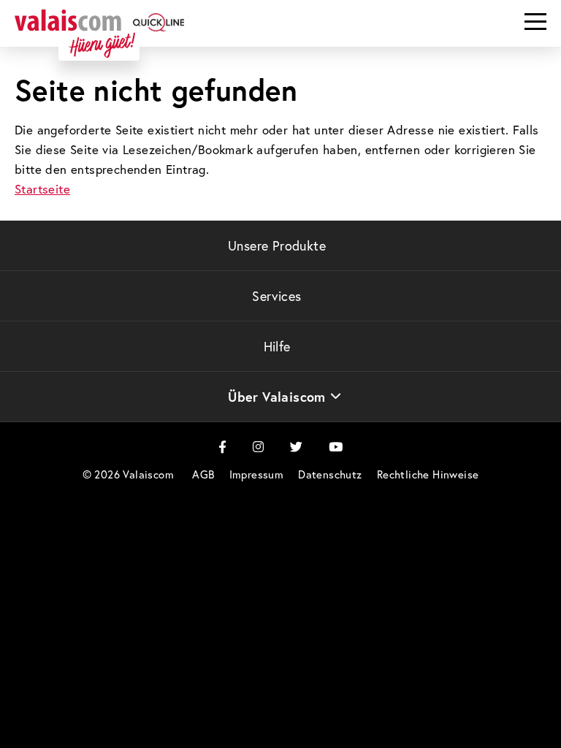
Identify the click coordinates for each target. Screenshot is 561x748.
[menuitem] (203, 474)
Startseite (42, 188)
